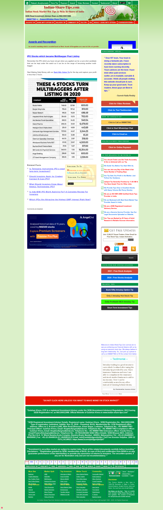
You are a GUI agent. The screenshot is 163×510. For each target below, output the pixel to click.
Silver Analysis (96, 479)
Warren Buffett (64, 479)
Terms (124, 471)
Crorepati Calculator (82, 492)
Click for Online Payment (120, 147)
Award (72, 3)
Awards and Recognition (42, 25)
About (114, 3)
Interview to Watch (65, 474)
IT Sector (95, 494)
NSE (70, 466)
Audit (131, 475)
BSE (77, 466)
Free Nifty (44, 466)
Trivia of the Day (49, 497)
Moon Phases (48, 492)
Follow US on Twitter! (78, 173)
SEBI (45, 474)
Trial (53, 466)
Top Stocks (119, 466)
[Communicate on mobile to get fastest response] (109, 474)
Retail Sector (96, 492)
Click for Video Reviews (119, 103)
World (90, 466)
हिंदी (129, 3)
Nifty (31, 461)
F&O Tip (83, 22)
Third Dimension (49, 487)
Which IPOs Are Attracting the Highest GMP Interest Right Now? (60, 199)
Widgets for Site (64, 494)
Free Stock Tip (32, 466)
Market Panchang (49, 494)
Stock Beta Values (81, 479)
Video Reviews (83, 3)
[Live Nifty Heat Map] (116, 474)
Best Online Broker (33, 481)
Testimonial (105, 3)
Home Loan (31, 494)
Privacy (118, 471)
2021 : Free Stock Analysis (120, 271)
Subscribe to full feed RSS (79, 170)
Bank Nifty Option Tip (45, 22)
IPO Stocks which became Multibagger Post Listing (53, 56)
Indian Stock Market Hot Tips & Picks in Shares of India (54, 11)
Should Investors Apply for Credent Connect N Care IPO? (46, 177)
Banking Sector (96, 497)
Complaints (125, 475)
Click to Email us (119, 134)
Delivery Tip (61, 22)
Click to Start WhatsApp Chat (120, 128)
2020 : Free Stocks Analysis (119, 277)
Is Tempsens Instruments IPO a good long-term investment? (47, 169)
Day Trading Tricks (33, 479)
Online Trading (80, 476)
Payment (64, 3)
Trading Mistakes (33, 476)
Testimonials (113, 394)
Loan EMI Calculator (82, 494)
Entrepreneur (64, 490)
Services (61, 466)
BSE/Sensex (48, 479)
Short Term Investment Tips (119, 308)
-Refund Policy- (126, 474)
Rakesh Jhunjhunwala (40, 3)
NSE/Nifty (47, 476)
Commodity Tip (73, 22)
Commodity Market (97, 474)
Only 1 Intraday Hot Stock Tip (120, 296)
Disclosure (131, 471)
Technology (31, 492)
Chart (98, 466)
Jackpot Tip (30, 22)
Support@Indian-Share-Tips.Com (54, 19)
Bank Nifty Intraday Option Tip (119, 290)
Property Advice (81, 481)
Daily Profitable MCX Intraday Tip (120, 302)
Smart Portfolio (64, 476)
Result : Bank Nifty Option (104, 22)
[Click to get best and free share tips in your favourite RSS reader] (119, 474)
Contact (95, 3)
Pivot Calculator (80, 487)
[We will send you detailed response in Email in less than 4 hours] (112, 474)
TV (111, 466)
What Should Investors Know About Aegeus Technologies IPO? (46, 185)
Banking (30, 497)
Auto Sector (95, 487)
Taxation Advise (65, 492)
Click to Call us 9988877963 (119, 122)
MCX (83, 466)
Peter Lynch (63, 481)
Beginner (31, 474)
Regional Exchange (50, 481)
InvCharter (111, 471)
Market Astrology (49, 490)
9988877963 (31, 19)
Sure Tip (54, 3)
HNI (90, 22)
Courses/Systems (125, 22)
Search (131, 258)
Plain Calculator (80, 497)
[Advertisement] (119, 326)
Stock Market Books (82, 474)
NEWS (105, 466)
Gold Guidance (96, 476)
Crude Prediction (97, 481)
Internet (30, 490)
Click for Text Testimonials (120, 110)
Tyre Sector (95, 490)
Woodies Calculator (82, 490)
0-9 (136, 461)
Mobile (30, 487)
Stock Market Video (66, 487)
